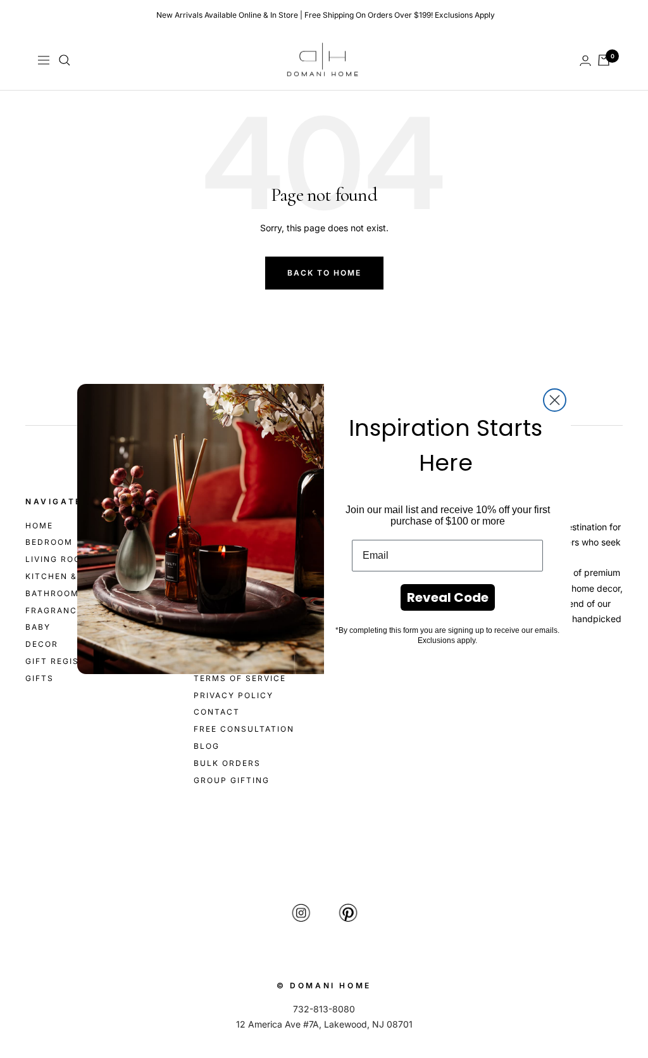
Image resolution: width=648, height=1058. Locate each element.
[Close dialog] (555, 400)
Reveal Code (448, 597)
